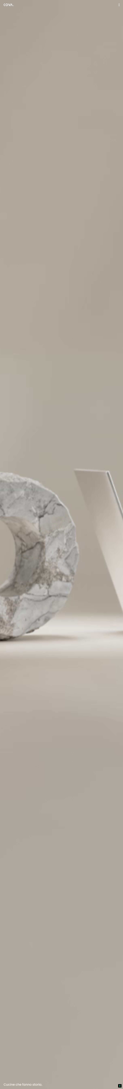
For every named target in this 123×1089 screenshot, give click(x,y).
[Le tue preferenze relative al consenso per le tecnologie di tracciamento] (120, 1086)
